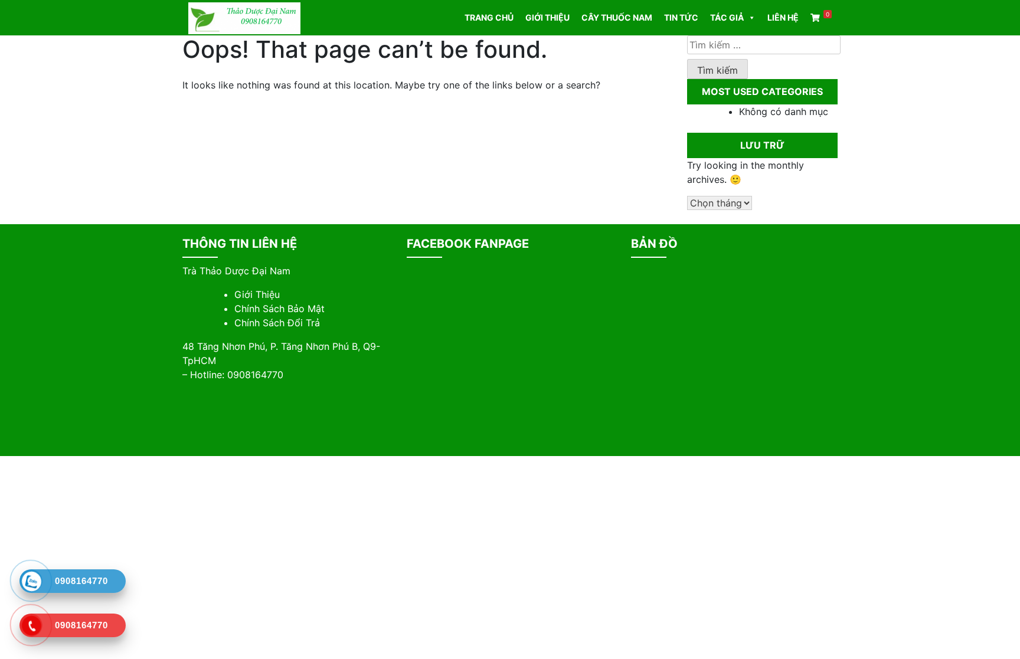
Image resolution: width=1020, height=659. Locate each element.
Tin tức (681, 17)
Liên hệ (783, 17)
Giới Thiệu (257, 294)
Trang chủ (489, 17)
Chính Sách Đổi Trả (277, 323)
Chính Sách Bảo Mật (279, 308)
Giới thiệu (547, 17)
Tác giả (727, 17)
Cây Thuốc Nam (616, 17)
